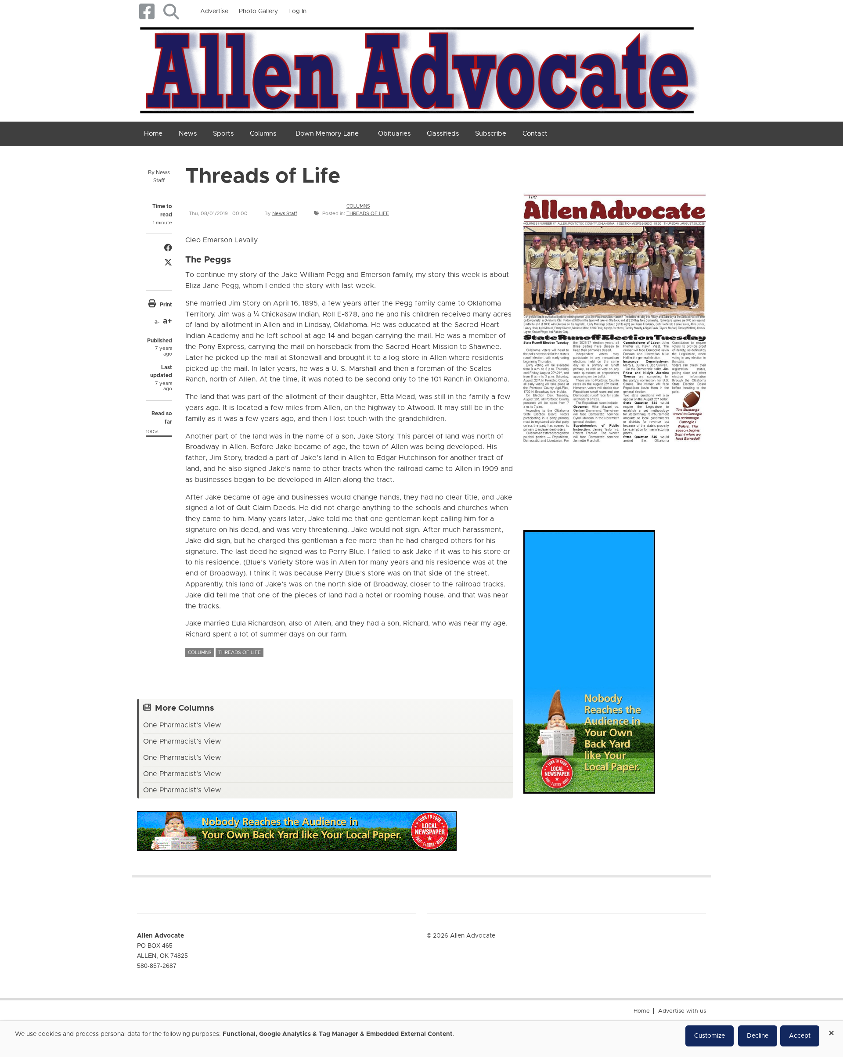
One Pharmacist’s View (182, 725)
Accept (800, 1036)
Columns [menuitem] (263, 133)
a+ (167, 321)
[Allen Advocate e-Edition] (614, 314)
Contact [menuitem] (535, 133)
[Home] (418, 68)
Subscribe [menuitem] (490, 133)
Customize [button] (709, 1036)
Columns (358, 206)
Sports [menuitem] (223, 133)
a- (157, 321)
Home (642, 1011)
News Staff (284, 213)
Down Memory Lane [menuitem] (327, 133)
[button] (171, 12)
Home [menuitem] (153, 133)
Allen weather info (676, 477)
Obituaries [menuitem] (394, 133)
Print (166, 304)
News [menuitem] (188, 133)
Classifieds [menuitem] (443, 133)
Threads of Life (367, 213)
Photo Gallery (258, 11)
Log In (297, 11)
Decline (757, 1036)
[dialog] (421, 1039)
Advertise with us (682, 1011)
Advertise (214, 11)
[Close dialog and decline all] (831, 1030)
